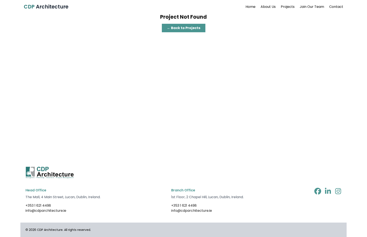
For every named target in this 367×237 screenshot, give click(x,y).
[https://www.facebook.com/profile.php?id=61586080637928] (317, 192)
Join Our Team (312, 6)
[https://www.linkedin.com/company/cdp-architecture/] (328, 192)
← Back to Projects (183, 27)
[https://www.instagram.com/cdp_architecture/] (338, 192)
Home (250, 6)
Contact (336, 6)
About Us (268, 6)
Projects (288, 6)
